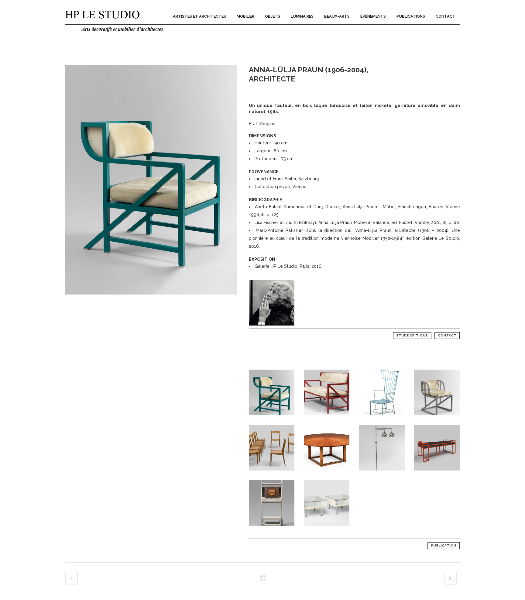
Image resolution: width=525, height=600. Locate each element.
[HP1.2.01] (151, 298)
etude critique (412, 335)
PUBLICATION (443, 545)
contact (447, 335)
